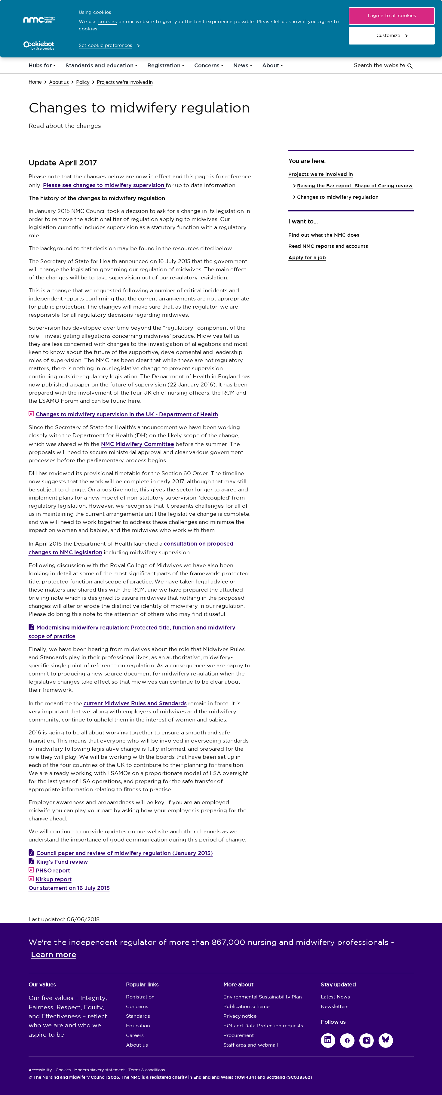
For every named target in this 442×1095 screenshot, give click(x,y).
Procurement (238, 1035)
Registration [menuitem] (163, 67)
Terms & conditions (146, 1070)
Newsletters (334, 1006)
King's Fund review (62, 861)
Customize (388, 36)
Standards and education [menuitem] (100, 67)
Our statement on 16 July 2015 (69, 887)
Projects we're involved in (125, 82)
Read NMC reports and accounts (328, 246)
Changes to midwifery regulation (338, 197)
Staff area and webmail (250, 1045)
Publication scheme (246, 1006)
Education (138, 1026)
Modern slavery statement (99, 1070)
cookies (107, 22)
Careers (135, 1035)
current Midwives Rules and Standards (135, 703)
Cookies (63, 1070)
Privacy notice (239, 1016)
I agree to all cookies (392, 16)
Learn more (53, 954)
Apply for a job (307, 257)
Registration (140, 997)
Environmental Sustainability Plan (262, 997)
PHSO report (53, 870)
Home (35, 81)
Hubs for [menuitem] (40, 67)
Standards (138, 1016)
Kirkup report (54, 879)
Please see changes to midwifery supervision (104, 185)
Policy (83, 82)
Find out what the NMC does (323, 235)
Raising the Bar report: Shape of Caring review (355, 186)
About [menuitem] (270, 67)
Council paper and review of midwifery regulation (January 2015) (124, 853)
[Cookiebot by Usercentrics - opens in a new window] (39, 45)
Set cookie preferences (105, 46)
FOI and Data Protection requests (263, 1026)
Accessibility (40, 1070)
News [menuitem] (240, 67)
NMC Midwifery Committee (137, 444)
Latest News (335, 997)
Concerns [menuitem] (206, 67)
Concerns (137, 1006)
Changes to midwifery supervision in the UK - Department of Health (127, 414)
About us (59, 82)
